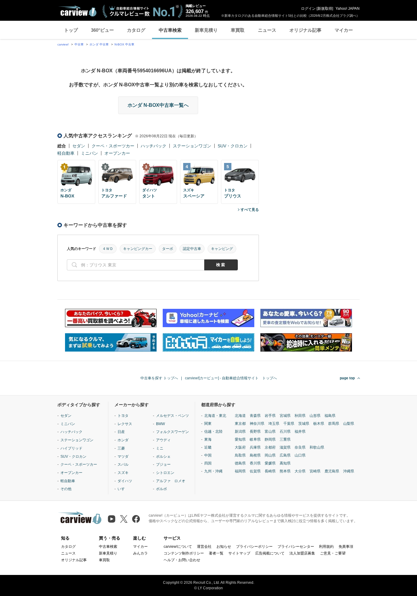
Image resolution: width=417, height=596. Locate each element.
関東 (208, 423)
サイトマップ (239, 553)
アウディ (163, 440)
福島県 (330, 416)
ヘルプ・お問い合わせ (182, 560)
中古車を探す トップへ (159, 378)
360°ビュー (102, 30)
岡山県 (270, 455)
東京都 (240, 423)
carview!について (178, 546)
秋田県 (300, 416)
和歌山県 (317, 447)
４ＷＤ (107, 249)
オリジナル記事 (305, 30)
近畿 (208, 447)
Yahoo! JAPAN (347, 8)
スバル (123, 464)
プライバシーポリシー (254, 546)
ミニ (159, 448)
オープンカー (117, 153)
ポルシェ (163, 456)
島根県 (255, 455)
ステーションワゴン (192, 145)
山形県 (315, 416)
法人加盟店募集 (302, 553)
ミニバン (89, 153)
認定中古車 (192, 249)
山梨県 (348, 423)
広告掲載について (270, 553)
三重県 (285, 439)
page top (347, 378)
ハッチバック (153, 145)
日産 (121, 432)
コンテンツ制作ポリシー (184, 553)
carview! (63, 44)
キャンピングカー (137, 249)
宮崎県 (315, 471)
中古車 (79, 44)
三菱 (121, 448)
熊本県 (285, 471)
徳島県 (240, 463)
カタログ (136, 30)
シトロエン (165, 473)
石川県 (285, 431)
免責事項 (346, 546)
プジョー (163, 464)
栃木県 (318, 423)
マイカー (344, 30)
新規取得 (324, 8)
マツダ (123, 456)
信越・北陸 (213, 431)
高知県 (285, 463)
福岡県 (240, 471)
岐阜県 (255, 439)
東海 (208, 439)
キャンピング (222, 249)
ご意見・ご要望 (333, 553)
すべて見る (250, 210)
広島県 (285, 455)
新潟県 (240, 431)
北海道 (240, 416)
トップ (71, 30)
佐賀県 (255, 471)
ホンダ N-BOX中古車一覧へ (158, 105)
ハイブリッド (71, 448)
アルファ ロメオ (170, 481)
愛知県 (240, 439)
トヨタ (123, 416)
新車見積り (206, 30)
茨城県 (303, 423)
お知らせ (223, 546)
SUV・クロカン (233, 145)
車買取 (238, 30)
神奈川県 (257, 423)
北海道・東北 (215, 416)
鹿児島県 (332, 471)
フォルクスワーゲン (172, 432)
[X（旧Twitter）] (124, 519)
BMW (160, 424)
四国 (208, 463)
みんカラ (140, 553)
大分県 (300, 471)
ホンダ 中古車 (99, 44)
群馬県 (333, 423)
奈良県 (300, 447)
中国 (208, 455)
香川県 (255, 463)
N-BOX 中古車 (124, 44)
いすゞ (123, 489)
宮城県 (285, 416)
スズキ (123, 473)
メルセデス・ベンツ (172, 416)
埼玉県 (273, 423)
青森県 (255, 416)
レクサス (125, 424)
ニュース (267, 30)
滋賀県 (285, 447)
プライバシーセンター (295, 546)
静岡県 (270, 439)
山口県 (300, 455)
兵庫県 (255, 447)
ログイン (308, 8)
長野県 (255, 431)
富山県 (270, 431)
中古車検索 (170, 30)
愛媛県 (270, 463)
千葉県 (288, 423)
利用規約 (326, 546)
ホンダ (123, 440)
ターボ (167, 249)
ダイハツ (125, 481)
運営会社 (204, 546)
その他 (65, 489)
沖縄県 (348, 471)
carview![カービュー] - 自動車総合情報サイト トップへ (231, 378)
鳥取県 (240, 455)
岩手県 (270, 416)
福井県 (300, 431)
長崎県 (270, 471)
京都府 (270, 447)
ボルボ (161, 489)
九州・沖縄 (213, 471)
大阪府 (240, 447)
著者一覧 (216, 553)
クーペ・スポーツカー (113, 145)
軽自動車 (65, 153)
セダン (78, 145)
